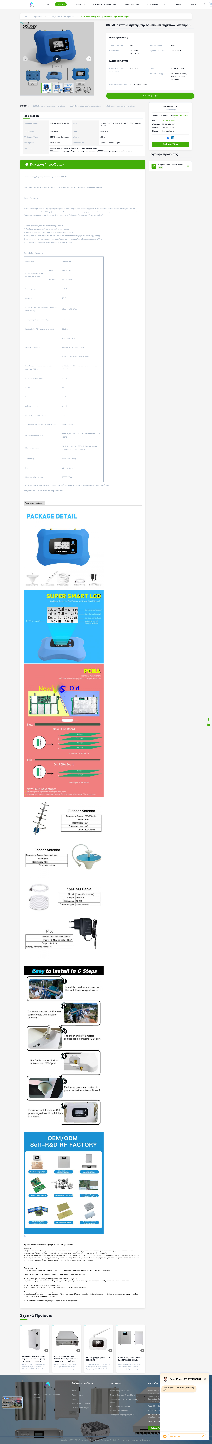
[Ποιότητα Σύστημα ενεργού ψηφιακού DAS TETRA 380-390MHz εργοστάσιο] (130, 1339)
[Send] (202, 1436)
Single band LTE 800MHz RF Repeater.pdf (43, 491)
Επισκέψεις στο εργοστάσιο (104, 4)
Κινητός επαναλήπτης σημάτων (122, 1415)
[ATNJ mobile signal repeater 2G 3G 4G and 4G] (57, 59)
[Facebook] (208, 719)
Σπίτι (47, 4)
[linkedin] (208, 724)
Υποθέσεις (193, 4)
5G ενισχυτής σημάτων (119, 1410)
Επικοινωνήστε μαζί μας (157, 4)
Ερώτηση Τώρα (170, 144)
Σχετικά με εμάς (79, 4)
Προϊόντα (61, 4)
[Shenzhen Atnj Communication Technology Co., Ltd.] (32, 4)
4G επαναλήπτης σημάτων (120, 1406)
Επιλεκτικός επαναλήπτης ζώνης (122, 1395)
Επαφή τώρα (34, 1369)
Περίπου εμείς (77, 1395)
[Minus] (204, 1379)
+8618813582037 (169, 121)
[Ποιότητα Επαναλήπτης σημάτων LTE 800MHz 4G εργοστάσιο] (98, 1339)
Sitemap (75, 1412)
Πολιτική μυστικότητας (80, 1408)
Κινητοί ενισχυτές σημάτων (120, 1391)
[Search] (204, 4)
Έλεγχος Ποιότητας (131, 4)
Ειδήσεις (178, 4)
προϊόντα (75, 1399)
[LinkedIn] (172, 137)
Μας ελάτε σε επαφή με (81, 1403)
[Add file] (165, 1436)
